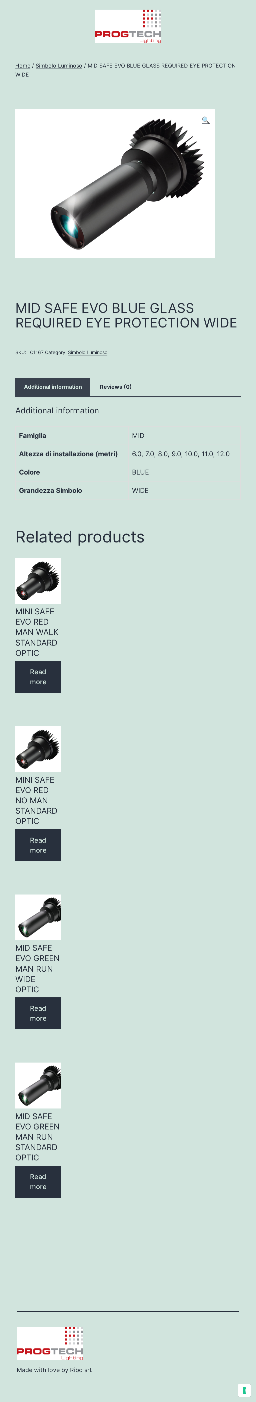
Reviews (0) (116, 386)
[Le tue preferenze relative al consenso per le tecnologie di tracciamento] (244, 1390)
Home (22, 65)
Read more (38, 677)
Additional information (53, 386)
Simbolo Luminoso (59, 65)
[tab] (52, 387)
